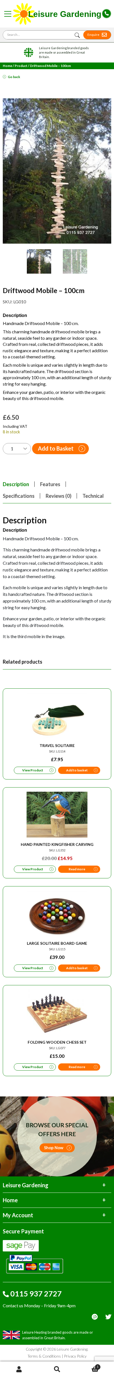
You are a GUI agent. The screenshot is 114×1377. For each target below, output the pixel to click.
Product (21, 66)
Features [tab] (50, 484)
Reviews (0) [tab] (58, 496)
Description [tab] (16, 484)
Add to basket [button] (77, 770)
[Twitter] (108, 1317)
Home (7, 66)
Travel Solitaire (57, 745)
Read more (77, 869)
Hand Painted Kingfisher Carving (57, 844)
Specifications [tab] (19, 496)
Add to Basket (56, 448)
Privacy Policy (75, 1356)
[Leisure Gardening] (57, 13)
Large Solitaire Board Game (57, 943)
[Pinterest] (94, 1317)
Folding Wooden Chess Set (57, 1042)
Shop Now (53, 1147)
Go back (14, 77)
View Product (32, 770)
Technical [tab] (93, 496)
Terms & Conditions (44, 1356)
